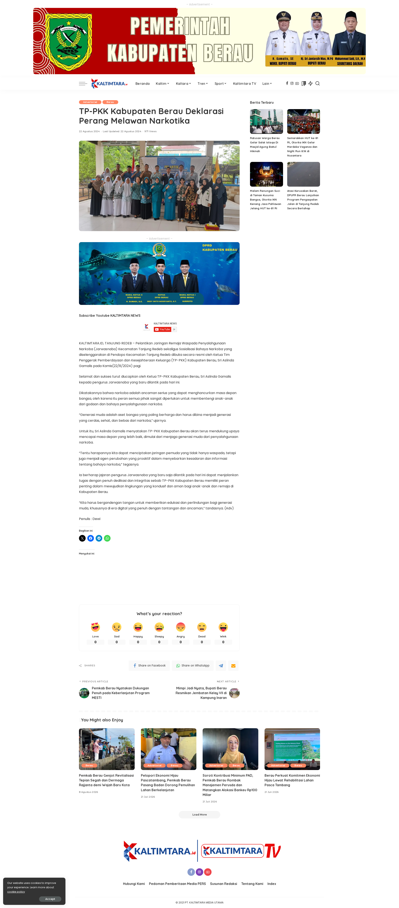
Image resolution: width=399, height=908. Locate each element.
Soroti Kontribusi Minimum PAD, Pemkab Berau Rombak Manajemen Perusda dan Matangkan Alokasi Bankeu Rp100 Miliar (230, 785)
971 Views (150, 131)
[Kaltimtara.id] (110, 83)
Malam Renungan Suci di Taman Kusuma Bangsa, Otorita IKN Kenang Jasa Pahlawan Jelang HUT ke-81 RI (265, 199)
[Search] (317, 83)
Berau (110, 102)
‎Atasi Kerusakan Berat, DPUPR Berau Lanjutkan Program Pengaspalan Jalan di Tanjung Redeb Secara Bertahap (303, 199)
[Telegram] (221, 665)
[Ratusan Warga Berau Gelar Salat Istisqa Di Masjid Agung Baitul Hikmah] (266, 121)
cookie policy (16, 891)
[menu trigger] (85, 83)
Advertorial (90, 102)
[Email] (233, 665)
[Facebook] (287, 83)
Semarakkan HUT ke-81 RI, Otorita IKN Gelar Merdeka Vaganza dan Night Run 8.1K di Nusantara (302, 146)
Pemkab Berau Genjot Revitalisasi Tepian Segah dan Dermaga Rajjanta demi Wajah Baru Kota (106, 780)
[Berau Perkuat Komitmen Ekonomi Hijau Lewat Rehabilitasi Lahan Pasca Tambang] (292, 749)
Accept (50, 899)
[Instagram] (292, 83)
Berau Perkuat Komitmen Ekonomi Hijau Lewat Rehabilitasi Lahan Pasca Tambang (292, 780)
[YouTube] (297, 83)
